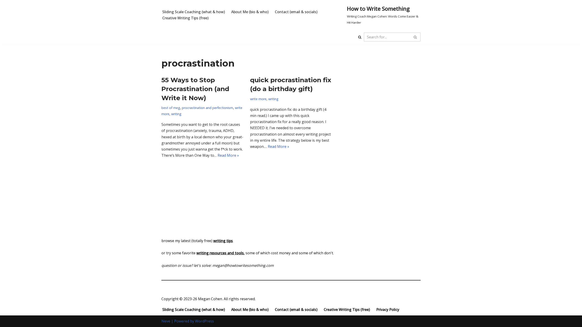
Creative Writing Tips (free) (185, 17)
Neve (165, 321)
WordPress (204, 321)
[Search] (359, 37)
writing (176, 114)
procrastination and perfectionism (207, 108)
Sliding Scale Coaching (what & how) (193, 11)
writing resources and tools (220, 252)
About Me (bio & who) (249, 11)
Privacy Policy (387, 309)
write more (258, 99)
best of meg (170, 108)
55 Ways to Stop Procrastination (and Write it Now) (195, 89)
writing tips (223, 240)
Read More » (228, 155)
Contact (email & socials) (296, 11)
